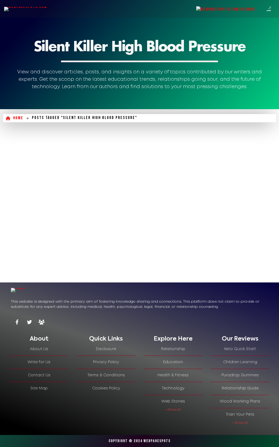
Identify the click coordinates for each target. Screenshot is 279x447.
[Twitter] (29, 323)
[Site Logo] (25, 9)
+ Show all (173, 409)
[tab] (39, 339)
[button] (10, 436)
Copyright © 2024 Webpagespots (140, 441)
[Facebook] (17, 323)
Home (18, 118)
